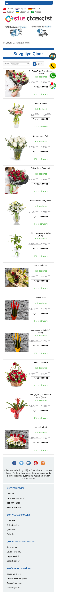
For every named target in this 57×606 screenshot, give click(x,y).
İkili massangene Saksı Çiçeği (41, 234)
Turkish (9, 8)
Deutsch (36, 8)
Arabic (37, 12)
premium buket (40, 265)
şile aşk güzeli (41, 427)
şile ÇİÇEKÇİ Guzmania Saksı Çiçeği (40, 396)
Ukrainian (24, 12)
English (22, 8)
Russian (10, 12)
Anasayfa (7, 43)
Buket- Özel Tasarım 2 (40, 168)
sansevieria (41, 298)
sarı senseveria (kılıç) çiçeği (40, 331)
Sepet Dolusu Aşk (40, 362)
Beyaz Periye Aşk (40, 136)
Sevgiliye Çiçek (22, 43)
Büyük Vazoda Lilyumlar (40, 201)
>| (42, 64)
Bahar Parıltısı (40, 103)
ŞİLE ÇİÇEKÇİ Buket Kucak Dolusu (41, 72)
